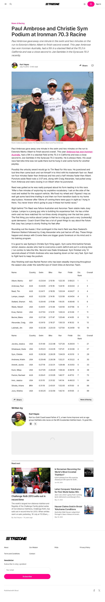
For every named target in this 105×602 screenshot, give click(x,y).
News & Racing (18, 23)
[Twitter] (35, 424)
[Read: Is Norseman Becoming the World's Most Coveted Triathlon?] (88, 472)
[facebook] (94, 590)
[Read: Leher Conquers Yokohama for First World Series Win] (88, 492)
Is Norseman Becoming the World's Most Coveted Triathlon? (68, 472)
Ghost (16, 590)
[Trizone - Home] (52, 4)
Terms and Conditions (12, 554)
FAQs (56, 547)
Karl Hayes (24, 64)
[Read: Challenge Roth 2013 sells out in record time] (31, 480)
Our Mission (33, 547)
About (6, 547)
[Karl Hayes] (19, 419)
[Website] (31, 424)
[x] (99, 590)
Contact (32, 554)
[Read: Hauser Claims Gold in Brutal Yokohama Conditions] (88, 509)
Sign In (98, 4)
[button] (5, 4)
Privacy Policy (85, 547)
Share (84, 65)
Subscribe (27, 576)
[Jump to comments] (92, 65)
